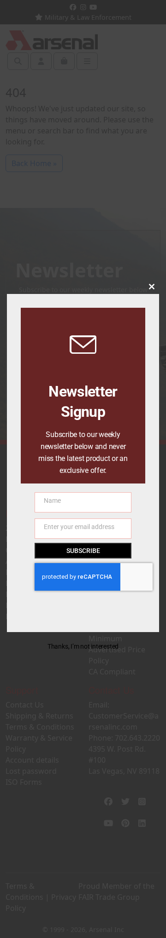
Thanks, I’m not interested (83, 646)
